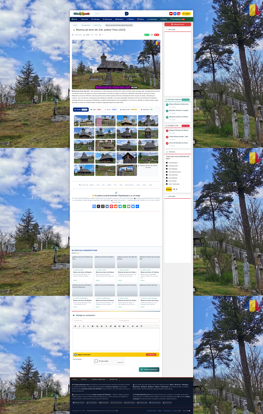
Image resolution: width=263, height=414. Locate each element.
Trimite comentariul (150, 369)
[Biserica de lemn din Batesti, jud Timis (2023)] (82, 262)
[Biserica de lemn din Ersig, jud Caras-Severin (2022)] (150, 290)
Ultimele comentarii (98, 379)
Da (148, 34)
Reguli (159, 410)
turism (138, 185)
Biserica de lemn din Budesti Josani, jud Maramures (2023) (82, 300)
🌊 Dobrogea (95, 19)
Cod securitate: (77, 359)
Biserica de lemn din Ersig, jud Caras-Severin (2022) (150, 300)
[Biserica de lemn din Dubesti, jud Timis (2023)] (105, 262)
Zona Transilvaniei (174, 184)
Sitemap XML (113, 379)
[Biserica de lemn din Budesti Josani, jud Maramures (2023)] (82, 290)
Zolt (103, 185)
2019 (121, 185)
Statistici (84, 379)
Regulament (151, 354)
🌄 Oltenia (140, 19)
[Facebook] (174, 13)
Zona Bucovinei (173, 166)
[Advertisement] (116, 228)
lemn (98, 185)
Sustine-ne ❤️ (177, 410)
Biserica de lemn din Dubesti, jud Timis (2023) (105, 272)
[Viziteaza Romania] (82, 13)
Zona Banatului (86, 25)
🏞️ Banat (74, 19)
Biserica (92, 185)
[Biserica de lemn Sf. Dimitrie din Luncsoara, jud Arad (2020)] (150, 262)
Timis (115, 185)
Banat (144, 185)
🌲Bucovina (84, 19)
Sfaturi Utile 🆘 (186, 410)
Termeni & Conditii (151, 410)
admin (88, 35)
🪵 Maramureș (107, 19)
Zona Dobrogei (173, 169)
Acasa (74, 379)
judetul (109, 185)
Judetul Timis (97, 25)
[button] (75, 326)
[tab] (81, 110)
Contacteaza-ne (167, 410)
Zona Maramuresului (175, 172)
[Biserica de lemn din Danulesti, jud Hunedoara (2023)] (105, 290)
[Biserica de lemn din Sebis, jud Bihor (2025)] (127, 262)
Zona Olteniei (172, 181)
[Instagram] (178, 13)
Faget (150, 185)
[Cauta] (127, 14)
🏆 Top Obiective (177, 19)
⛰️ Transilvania (152, 19)
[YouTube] (171, 13)
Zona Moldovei (173, 178)
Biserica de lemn (129, 185)
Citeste (75, 280)
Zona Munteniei (173, 175)
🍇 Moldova (130, 19)
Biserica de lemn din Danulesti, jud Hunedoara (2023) (105, 300)
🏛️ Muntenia (119, 19)
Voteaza (169, 189)
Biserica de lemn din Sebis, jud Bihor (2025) (127, 272)
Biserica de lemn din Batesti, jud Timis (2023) (82, 272)
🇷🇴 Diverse (163, 19)
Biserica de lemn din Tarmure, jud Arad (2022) (127, 300)
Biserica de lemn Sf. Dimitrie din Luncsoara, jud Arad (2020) (150, 272)
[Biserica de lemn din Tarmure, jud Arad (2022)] (127, 290)
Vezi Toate (185, 99)
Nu (157, 34)
